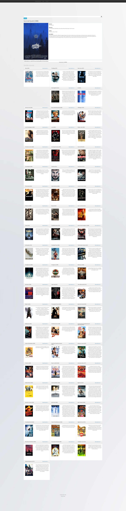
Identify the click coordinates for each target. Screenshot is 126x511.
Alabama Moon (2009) (29, 382)
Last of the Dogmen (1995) (30, 127)
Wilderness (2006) (81, 264)
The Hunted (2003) (28, 186)
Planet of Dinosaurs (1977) (30, 461)
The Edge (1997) (54, 68)
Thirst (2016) (27, 225)
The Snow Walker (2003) (55, 382)
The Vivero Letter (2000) (29, 146)
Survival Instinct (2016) (82, 186)
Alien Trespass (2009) (81, 402)
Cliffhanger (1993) (81, 107)
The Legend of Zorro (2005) (56, 304)
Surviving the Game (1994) (56, 146)
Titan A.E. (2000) (28, 363)
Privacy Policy (63, 496)
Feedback (47, 1)
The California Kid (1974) (82, 284)
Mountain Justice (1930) (29, 402)
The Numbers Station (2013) (83, 245)
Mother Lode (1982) (81, 127)
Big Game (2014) (80, 382)
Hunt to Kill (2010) (81, 146)
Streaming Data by (61, 62)
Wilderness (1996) (28, 323)
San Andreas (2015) (81, 166)
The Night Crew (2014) (82, 441)
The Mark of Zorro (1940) (55, 323)
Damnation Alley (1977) (82, 363)
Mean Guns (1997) (81, 68)
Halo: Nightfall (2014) (55, 87)
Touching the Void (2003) (29, 422)
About (43, 1)
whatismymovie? (38, 1)
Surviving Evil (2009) (28, 166)
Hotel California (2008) (55, 186)
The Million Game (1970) (55, 225)
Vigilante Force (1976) (81, 422)
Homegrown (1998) (54, 264)
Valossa (62, 494)
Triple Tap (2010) (54, 284)
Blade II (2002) (27, 304)
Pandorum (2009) (28, 205)
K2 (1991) (79, 87)
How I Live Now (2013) (82, 205)
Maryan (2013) (53, 205)
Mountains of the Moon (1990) (30, 441)
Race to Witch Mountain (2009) (56, 107)
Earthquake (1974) (28, 245)
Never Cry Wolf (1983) (55, 363)
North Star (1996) (54, 402)
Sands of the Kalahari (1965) (30, 343)
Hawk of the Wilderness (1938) (56, 422)
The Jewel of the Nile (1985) (56, 441)
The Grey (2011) (54, 166)
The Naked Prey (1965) (55, 245)
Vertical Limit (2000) (28, 107)
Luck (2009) (53, 127)
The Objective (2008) (29, 264)
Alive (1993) (27, 68)
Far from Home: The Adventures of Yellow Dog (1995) (84, 324)
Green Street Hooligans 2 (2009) (83, 225)
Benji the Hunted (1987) (82, 304)
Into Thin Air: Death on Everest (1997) (56, 344)
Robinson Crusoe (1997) (82, 343)
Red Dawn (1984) (28, 284)
